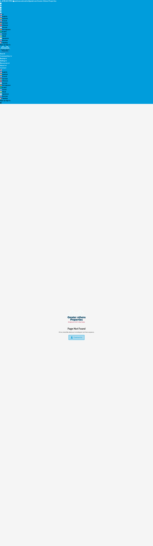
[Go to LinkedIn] (0, 10)
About (2, 65)
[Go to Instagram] (0, 5)
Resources (4, 63)
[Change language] (2, 14)
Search (2, 54)
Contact (3, 68)
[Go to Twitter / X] (0, 8)
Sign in (8, 45)
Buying (2, 58)
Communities (5, 56)
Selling (2, 61)
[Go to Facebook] (0, 3)
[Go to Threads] (0, 12)
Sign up (2, 45)
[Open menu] (0, 103)
